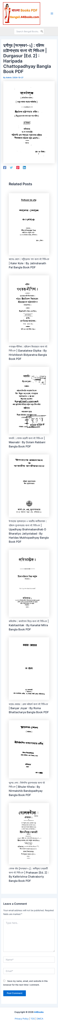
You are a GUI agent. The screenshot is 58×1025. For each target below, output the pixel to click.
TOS (32, 1018)
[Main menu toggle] (52, 13)
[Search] (42, 31)
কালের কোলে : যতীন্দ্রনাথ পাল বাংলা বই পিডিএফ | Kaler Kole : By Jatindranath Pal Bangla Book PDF (29, 263)
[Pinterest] (17, 167)
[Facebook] (4, 167)
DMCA (40, 1018)
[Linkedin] (24, 167)
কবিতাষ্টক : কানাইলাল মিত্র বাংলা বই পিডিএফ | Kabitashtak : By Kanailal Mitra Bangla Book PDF (29, 625)
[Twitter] (11, 167)
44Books (39, 1012)
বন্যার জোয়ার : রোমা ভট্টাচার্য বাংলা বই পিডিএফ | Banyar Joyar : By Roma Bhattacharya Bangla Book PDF (29, 708)
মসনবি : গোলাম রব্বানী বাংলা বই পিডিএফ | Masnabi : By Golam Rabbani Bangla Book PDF (27, 442)
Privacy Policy (22, 1018)
